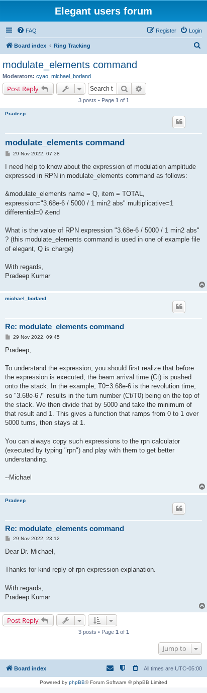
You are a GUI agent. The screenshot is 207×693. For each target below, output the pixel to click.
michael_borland (71, 76)
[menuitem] (27, 31)
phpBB (77, 682)
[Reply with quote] (178, 122)
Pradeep (15, 113)
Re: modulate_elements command (64, 326)
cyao (42, 76)
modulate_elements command (70, 64)
